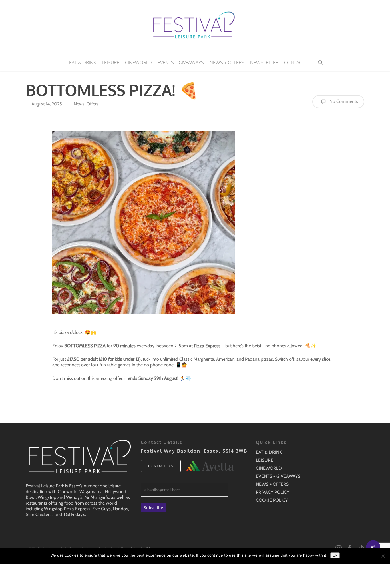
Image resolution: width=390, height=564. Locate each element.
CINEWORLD (269, 468)
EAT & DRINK (269, 452)
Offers (92, 104)
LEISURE (264, 460)
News (79, 104)
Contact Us (160, 466)
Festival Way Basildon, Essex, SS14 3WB (194, 451)
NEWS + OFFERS (272, 484)
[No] (383, 556)
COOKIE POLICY (272, 500)
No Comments (343, 101)
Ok (335, 555)
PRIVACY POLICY (272, 492)
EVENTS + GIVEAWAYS (278, 476)
